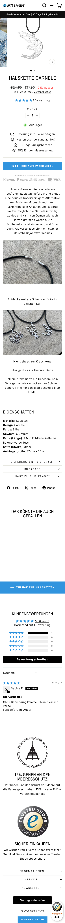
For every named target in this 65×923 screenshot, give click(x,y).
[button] (24, 100)
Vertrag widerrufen (32, 900)
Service (31, 879)
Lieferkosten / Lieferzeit (32, 461)
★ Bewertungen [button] (32, 919)
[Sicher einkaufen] (32, 821)
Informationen (31, 871)
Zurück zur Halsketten (35, 587)
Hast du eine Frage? (32, 476)
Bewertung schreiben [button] (32, 659)
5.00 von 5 (42, 621)
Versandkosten (42, 92)
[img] (11, 683)
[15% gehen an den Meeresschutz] (32, 752)
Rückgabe (32, 469)
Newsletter (32, 887)
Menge (32, 108)
